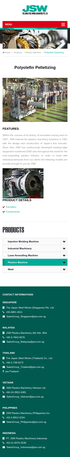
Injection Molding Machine (23, 241)
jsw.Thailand (12, 371)
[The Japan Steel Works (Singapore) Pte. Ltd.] (35, 10)
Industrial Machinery (20, 248)
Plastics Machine (18, 262)
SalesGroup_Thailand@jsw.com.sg (25, 367)
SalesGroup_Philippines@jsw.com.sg (26, 422)
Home (7, 52)
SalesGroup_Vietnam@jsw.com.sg (24, 396)
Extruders (11, 207)
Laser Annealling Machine (23, 255)
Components (13, 211)
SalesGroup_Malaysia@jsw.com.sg (25, 341)
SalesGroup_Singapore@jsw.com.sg (26, 316)
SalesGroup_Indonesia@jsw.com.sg (25, 447)
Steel (11, 269)
